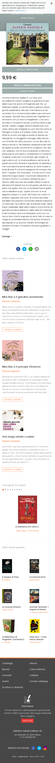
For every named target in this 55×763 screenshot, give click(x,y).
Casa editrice (37, 669)
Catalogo (7, 663)
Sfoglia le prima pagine (27, 70)
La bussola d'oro (38, 577)
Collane (34, 675)
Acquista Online (27, 91)
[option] (27, 514)
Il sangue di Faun (10, 577)
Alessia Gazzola (27, 18)
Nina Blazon (6, 580)
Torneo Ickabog (39, 681)
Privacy (14, 756)
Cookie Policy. (20, 11)
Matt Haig (21, 531)
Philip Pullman (34, 580)
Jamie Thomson (35, 642)
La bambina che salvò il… (27, 527)
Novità (5, 669)
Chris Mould (33, 531)
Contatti (7, 675)
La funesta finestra (11, 607)
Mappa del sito (23, 756)
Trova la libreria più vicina (27, 85)
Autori (5, 681)
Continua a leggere (12, 330)
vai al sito (27, 721)
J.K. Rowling (34, 612)
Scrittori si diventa (12, 687)
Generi (33, 663)
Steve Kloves (43, 612)
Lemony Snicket (7, 610)
